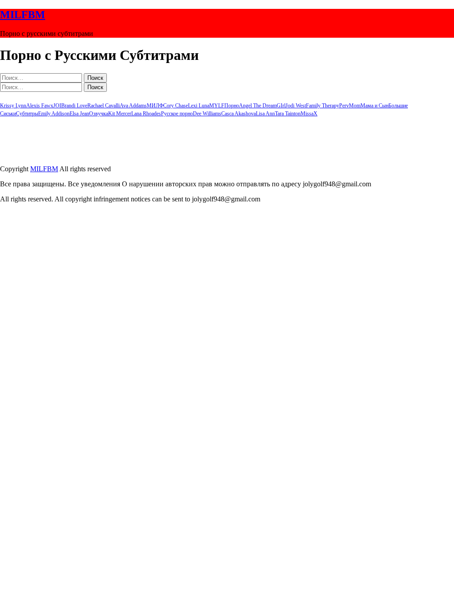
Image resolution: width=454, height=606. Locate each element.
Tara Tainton (288, 113)
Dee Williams (207, 113)
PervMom (349, 105)
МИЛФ (155, 105)
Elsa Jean (79, 113)
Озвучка (98, 113)
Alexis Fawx (39, 105)
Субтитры (27, 113)
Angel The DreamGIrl (262, 105)
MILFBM (22, 14)
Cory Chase (175, 105)
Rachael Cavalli (103, 105)
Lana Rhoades (146, 113)
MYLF (216, 105)
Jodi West (296, 105)
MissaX (309, 113)
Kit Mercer (119, 113)
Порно (231, 105)
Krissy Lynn (13, 105)
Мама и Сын (374, 105)
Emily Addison (54, 113)
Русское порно (177, 113)
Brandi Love (74, 105)
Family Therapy (322, 105)
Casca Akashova (238, 113)
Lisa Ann (265, 113)
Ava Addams (133, 105)
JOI (57, 105)
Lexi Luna (198, 105)
